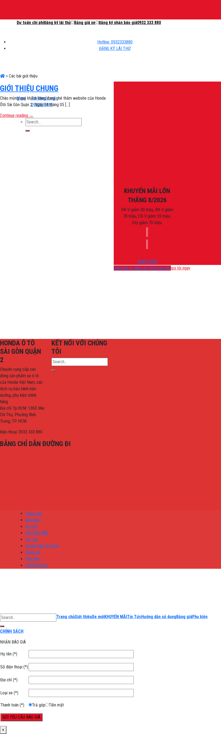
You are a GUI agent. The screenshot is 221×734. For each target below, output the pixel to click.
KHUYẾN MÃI (36, 533)
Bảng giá (32, 552)
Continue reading (16, 115)
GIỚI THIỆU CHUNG (29, 88)
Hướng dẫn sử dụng (42, 545)
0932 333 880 (149, 22)
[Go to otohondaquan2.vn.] (2, 76)
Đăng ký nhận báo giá (118, 22)
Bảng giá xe (84, 22)
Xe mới (31, 526)
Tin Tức (32, 539)
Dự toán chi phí (30, 22)
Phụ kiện (32, 558)
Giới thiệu (33, 520)
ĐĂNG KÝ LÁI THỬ (115, 48)
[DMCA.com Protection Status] (154, 358)
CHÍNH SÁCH (36, 565)
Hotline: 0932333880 (115, 42)
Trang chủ (33, 513)
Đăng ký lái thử (57, 22)
